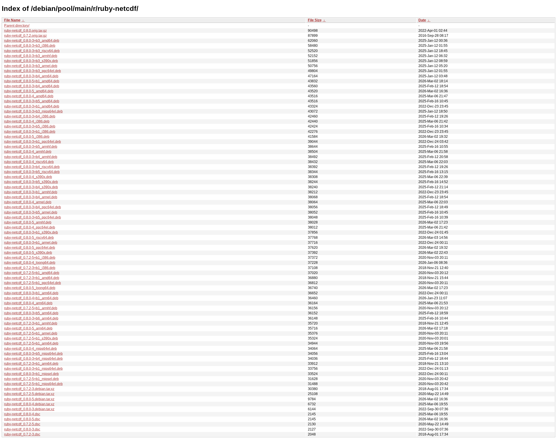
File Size (315, 20)
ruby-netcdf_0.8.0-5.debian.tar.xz (29, 399)
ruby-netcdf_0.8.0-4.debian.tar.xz (29, 404)
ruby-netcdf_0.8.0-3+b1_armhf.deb (30, 192)
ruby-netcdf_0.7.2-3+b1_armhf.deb (30, 323)
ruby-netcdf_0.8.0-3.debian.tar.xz (29, 409)
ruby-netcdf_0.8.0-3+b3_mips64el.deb (33, 111)
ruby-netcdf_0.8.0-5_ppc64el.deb (29, 247)
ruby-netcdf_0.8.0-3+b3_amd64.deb (31, 40)
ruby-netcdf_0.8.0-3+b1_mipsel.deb (31, 374)
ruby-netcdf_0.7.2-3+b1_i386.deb (29, 268)
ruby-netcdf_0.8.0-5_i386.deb (26, 136)
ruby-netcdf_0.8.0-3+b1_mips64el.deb (33, 368)
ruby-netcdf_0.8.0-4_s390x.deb (28, 177)
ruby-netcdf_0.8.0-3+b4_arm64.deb (31, 76)
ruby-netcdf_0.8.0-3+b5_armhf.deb (30, 146)
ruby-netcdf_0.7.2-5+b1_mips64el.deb (33, 384)
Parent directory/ (16, 25)
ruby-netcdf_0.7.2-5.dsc (22, 424)
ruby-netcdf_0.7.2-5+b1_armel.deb (30, 333)
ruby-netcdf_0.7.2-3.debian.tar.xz (29, 389)
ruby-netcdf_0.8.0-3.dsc (22, 429)
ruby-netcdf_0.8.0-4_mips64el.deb (30, 348)
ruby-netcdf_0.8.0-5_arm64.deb (28, 328)
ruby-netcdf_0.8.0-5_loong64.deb (29, 288)
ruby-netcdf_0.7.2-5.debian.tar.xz (29, 394)
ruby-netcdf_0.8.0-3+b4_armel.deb (30, 197)
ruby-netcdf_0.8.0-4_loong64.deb (29, 262)
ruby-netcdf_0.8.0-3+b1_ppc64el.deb (32, 141)
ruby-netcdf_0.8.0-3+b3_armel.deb (30, 66)
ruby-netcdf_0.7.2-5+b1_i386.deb (29, 257)
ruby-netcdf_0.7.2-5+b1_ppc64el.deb (32, 283)
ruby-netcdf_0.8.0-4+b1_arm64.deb (31, 298)
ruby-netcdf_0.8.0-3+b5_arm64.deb (31, 313)
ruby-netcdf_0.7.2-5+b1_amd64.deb (31, 273)
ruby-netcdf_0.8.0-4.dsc (22, 414)
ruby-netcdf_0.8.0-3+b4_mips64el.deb (33, 358)
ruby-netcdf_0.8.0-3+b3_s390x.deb (31, 61)
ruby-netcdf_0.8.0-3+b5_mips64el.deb (33, 353)
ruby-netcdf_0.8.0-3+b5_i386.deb (29, 126)
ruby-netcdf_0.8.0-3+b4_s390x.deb (31, 187)
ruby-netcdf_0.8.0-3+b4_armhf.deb (30, 157)
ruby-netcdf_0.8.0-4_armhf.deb (27, 151)
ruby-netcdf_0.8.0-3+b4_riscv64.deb (32, 167)
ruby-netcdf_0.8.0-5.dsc (22, 419)
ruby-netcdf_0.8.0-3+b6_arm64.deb (31, 318)
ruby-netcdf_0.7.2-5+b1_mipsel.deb (31, 379)
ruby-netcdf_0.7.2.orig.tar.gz (25, 35)
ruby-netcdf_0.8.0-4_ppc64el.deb (29, 227)
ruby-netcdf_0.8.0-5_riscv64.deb (29, 237)
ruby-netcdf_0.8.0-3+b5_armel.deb (30, 212)
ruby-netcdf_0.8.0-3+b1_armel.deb (30, 242)
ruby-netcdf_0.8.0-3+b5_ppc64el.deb (32, 217)
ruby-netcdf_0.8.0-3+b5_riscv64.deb (32, 172)
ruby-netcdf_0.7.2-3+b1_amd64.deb (31, 278)
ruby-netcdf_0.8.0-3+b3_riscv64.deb (32, 51)
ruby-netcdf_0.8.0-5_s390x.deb (28, 252)
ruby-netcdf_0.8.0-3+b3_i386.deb (29, 45)
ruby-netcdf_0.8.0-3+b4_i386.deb (29, 116)
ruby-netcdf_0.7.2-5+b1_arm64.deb (31, 343)
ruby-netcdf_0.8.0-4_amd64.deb (28, 96)
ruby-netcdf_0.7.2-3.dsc (22, 434)
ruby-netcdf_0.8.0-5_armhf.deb (27, 222)
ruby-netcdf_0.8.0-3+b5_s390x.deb (31, 182)
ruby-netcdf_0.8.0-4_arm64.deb (28, 303)
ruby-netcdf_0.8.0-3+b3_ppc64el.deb (32, 71)
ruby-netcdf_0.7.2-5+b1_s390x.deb (31, 338)
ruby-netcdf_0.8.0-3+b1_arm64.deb (31, 293)
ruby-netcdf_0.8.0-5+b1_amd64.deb (31, 81)
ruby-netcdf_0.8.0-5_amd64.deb (28, 91)
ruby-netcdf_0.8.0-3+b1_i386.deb (29, 131)
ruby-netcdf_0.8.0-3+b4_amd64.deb (31, 86)
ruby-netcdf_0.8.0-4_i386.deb (26, 121)
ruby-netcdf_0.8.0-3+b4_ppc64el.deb (32, 207)
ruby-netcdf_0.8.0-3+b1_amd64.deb (31, 106)
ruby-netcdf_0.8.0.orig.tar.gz (25, 30)
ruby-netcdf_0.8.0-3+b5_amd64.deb (31, 101)
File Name (12, 20)
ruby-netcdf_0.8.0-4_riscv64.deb (29, 162)
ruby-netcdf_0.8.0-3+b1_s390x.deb (31, 232)
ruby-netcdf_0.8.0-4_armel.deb (27, 202)
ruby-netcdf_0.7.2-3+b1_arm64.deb (31, 363)
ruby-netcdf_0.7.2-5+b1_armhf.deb (30, 308)
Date (422, 20)
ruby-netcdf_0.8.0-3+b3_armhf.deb (30, 56)
